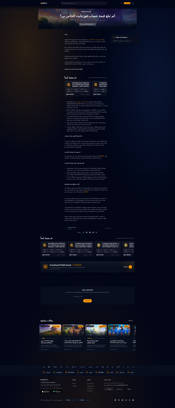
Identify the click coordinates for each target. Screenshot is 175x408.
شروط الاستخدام (90, 383)
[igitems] (44, 3)
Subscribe (87, 300)
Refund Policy (90, 388)
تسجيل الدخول (127, 3)
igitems (102, 156)
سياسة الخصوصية (90, 386)
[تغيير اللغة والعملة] (121, 3)
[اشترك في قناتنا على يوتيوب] (133, 400)
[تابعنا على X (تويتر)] (129, 400)
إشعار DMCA (90, 390)
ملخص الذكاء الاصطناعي (87, 24)
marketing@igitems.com (57, 388)
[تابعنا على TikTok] (126, 400)
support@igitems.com (122, 385)
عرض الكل (130, 320)
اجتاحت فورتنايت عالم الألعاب (95, 39)
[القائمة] (133, 3)
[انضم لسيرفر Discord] (122, 400)
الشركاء (73, 383)
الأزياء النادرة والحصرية (81, 102)
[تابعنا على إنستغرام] (119, 400)
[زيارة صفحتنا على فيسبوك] (115, 400)
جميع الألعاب (74, 386)
